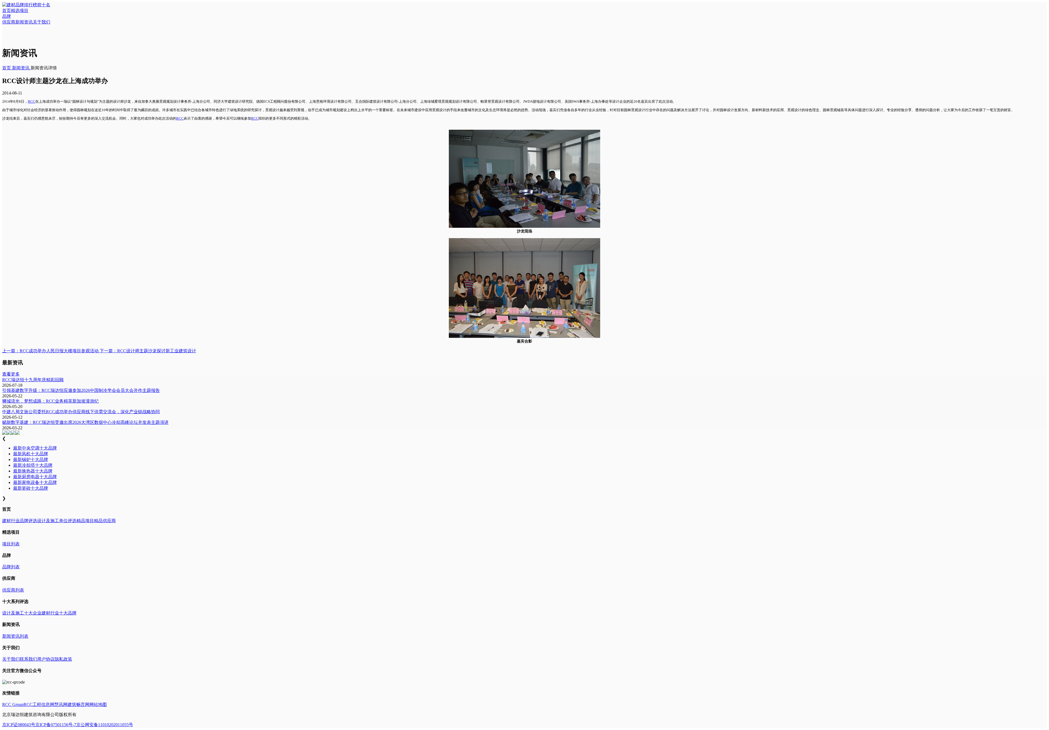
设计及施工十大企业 (22, 613)
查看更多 (11, 374)
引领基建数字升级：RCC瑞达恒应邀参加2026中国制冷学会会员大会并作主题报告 (81, 390)
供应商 (8, 22)
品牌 (6, 16)
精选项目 (19, 10)
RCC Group (12, 704)
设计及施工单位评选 (56, 520)
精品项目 (85, 520)
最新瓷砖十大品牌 (30, 488)
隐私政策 (63, 659)
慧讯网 (60, 704)
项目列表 (11, 544)
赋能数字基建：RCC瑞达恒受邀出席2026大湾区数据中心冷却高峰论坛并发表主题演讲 (85, 422)
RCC (31, 101)
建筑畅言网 (78, 704)
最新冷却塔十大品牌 (32, 465)
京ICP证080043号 (18, 724)
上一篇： (50, 350)
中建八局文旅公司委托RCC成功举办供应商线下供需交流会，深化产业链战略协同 (81, 411)
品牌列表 (11, 567)
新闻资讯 (24, 22)
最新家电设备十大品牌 (35, 482)
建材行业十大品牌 (59, 613)
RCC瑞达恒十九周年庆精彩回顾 (33, 379)
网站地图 (98, 704)
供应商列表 (13, 590)
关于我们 (41, 22)
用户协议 (46, 659)
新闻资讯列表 (15, 636)
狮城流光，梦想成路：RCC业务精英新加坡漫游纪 (50, 401)
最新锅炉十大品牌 (30, 459)
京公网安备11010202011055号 (104, 724)
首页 (6, 10)
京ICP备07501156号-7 (55, 724)
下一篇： (147, 350)
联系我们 (28, 659)
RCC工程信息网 (38, 704)
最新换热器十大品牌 (32, 471)
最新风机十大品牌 (30, 453)
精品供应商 (105, 520)
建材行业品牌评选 (19, 520)
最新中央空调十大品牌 (35, 448)
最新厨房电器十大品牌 (35, 476)
